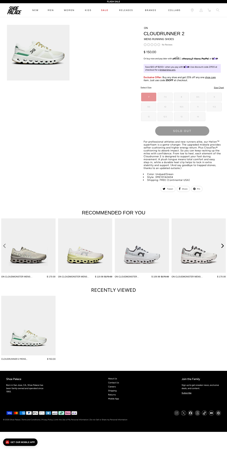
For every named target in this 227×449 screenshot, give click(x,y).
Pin (198, 189)
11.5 (214, 107)
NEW (35, 10)
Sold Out (182, 131)
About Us (112, 378)
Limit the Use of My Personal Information (71, 420)
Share (185, 189)
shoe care (210, 77)
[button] (20, 442)
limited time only (167, 70)
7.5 (165, 97)
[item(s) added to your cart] (209, 10)
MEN (51, 10)
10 (165, 107)
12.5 (165, 117)
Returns (112, 394)
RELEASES (126, 10)
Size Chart (219, 87)
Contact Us (113, 382)
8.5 (197, 97)
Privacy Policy (47, 420)
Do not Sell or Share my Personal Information (108, 420)
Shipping (112, 390)
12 (149, 117)
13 (181, 117)
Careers (112, 386)
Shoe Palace (15, 420)
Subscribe (186, 393)
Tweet (170, 189)
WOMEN (69, 10)
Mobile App (113, 398)
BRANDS (150, 10)
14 (198, 117)
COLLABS (174, 10)
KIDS (88, 10)
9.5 (148, 107)
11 (198, 107)
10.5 (181, 107)
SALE (104, 10)
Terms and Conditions (31, 420)
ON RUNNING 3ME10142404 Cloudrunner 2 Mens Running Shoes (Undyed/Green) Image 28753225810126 (36, 27)
